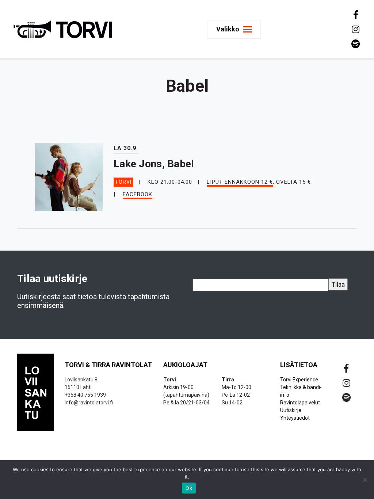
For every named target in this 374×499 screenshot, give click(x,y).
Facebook (137, 194)
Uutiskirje (290, 410)
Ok (189, 488)
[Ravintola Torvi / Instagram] (355, 29)
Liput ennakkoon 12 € (240, 182)
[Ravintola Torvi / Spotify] (355, 44)
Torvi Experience (299, 379)
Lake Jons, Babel (154, 164)
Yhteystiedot (295, 418)
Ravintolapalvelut (300, 402)
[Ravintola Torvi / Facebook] (355, 14)
